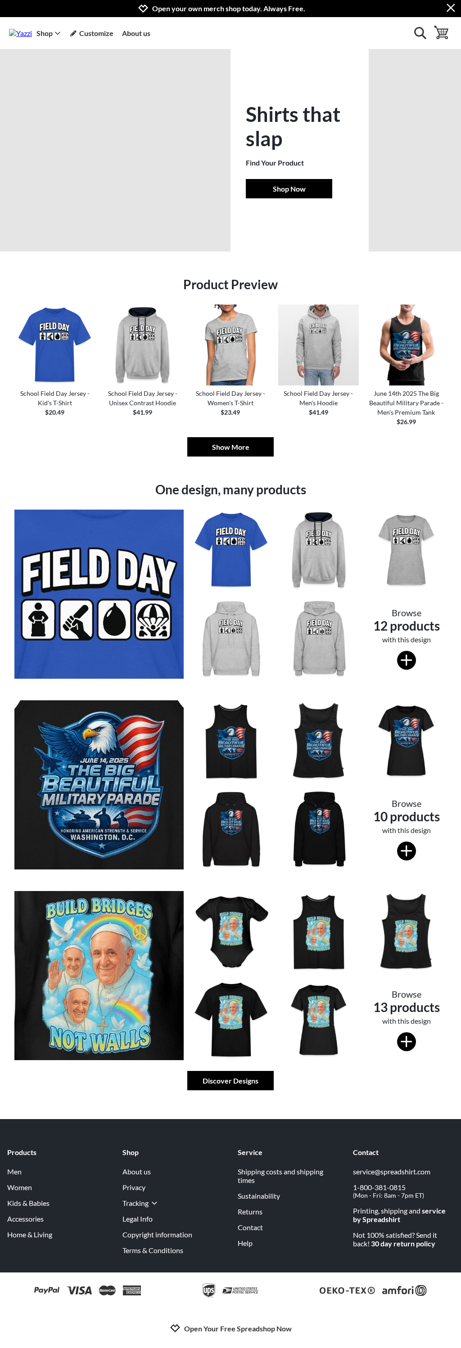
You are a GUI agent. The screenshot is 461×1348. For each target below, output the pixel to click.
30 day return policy (403, 1243)
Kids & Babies (28, 1203)
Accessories (25, 1218)
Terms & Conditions (152, 1250)
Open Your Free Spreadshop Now (238, 1328)
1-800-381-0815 (388, 1191)
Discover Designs (230, 1080)
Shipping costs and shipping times (280, 1175)
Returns (250, 1211)
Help (245, 1243)
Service (250, 1152)
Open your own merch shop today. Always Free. (228, 8)
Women (19, 1187)
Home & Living (29, 1234)
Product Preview (230, 284)
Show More (230, 447)
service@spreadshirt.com (391, 1171)
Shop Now (289, 188)
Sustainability (259, 1195)
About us (136, 33)
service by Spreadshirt (399, 1214)
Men (14, 1171)
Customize (96, 33)
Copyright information (157, 1234)
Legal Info (137, 1218)
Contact (250, 1227)
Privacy (133, 1187)
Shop (44, 33)
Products (21, 1152)
